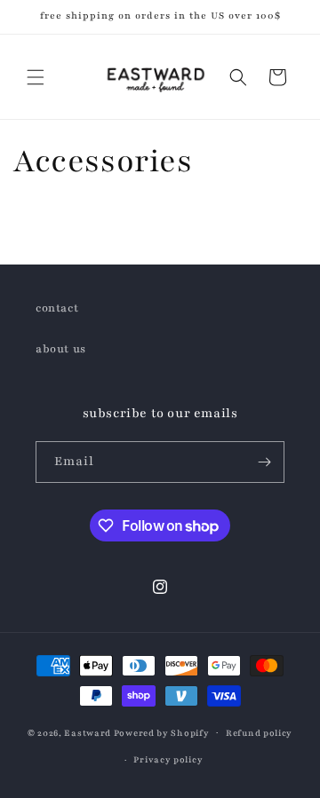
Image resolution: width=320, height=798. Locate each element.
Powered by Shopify (162, 732)
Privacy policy (168, 759)
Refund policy (259, 733)
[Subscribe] (264, 462)
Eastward (87, 732)
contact (57, 308)
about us (61, 349)
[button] (35, 77)
